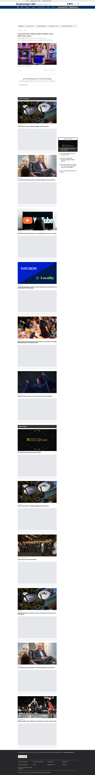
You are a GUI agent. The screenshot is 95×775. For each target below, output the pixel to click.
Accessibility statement (23, 764)
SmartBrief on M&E (41, 26)
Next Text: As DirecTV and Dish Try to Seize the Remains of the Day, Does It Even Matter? (68, 166)
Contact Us (64, 764)
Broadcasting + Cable (35, 1)
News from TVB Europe (67, 26)
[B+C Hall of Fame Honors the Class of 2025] (68, 146)
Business (19, 30)
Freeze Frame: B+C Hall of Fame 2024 (69, 171)
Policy (48, 7)
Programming (41, 7)
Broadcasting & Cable (30, 38)
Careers (34, 764)
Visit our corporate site (69, 752)
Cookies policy (65, 761)
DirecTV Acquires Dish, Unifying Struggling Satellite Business (68, 160)
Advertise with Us (51, 764)
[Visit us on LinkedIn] (72, 4)
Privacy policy (50, 761)
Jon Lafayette (22, 38)
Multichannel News (46, 1)
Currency (33, 7)
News (22, 7)
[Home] (18, 7)
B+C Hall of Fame (29, 26)
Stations (27, 7)
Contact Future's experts (38, 761)
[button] (76, 4)
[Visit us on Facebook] (68, 4)
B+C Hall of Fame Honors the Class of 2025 (68, 149)
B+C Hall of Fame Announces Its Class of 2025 (68, 154)
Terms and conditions (22, 761)
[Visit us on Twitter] (70, 4)
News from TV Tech (53, 26)
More (53, 7)
